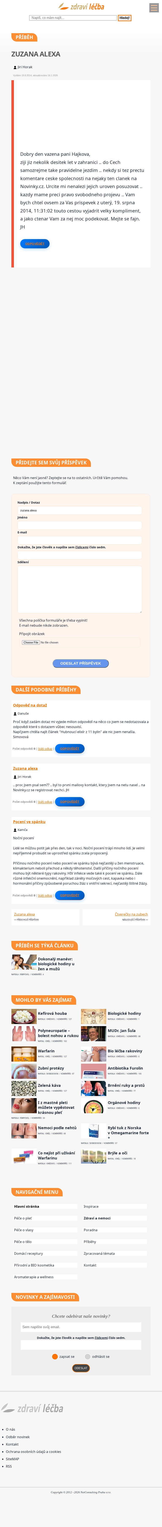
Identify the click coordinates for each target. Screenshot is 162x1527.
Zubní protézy (51, 1068)
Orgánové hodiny (124, 1102)
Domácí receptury (28, 1253)
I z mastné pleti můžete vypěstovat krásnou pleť (56, 1107)
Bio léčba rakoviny (125, 1051)
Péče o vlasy (23, 1230)
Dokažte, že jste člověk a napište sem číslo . (62, 547)
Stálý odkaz (45, 748)
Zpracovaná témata (99, 1253)
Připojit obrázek (32, 633)
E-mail (22, 532)
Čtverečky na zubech (131, 914)
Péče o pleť (23, 1218)
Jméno (22, 517)
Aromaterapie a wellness (34, 1277)
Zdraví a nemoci (97, 1218)
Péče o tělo (23, 1241)
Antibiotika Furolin (125, 1068)
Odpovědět (35, 243)
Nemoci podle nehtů (57, 1127)
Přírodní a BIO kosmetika (34, 1265)
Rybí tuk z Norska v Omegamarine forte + (128, 1132)
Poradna (90, 1230)
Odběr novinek (18, 1437)
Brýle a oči (117, 1153)
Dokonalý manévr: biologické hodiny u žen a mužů (56, 964)
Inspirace (91, 1206)
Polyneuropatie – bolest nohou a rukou (58, 1033)
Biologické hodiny (124, 1013)
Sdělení (23, 562)
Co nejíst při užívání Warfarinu (56, 1155)
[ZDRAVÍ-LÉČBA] (81, 10)
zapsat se (66, 1356)
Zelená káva (49, 1085)
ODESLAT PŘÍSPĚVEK (80, 663)
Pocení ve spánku (29, 821)
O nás (10, 1429)
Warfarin (46, 1051)
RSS (9, 1466)
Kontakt (90, 1265)
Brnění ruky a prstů (126, 1085)
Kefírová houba (52, 1013)
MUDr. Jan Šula (122, 1030)
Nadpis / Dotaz (29, 502)
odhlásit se (100, 1356)
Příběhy (90, 1241)
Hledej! (125, 18)
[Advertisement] (82, 109)
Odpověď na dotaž (30, 705)
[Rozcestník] (154, 7)
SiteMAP (12, 1459)
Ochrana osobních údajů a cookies (33, 1451)
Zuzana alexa (25, 768)
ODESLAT (81, 1368)
